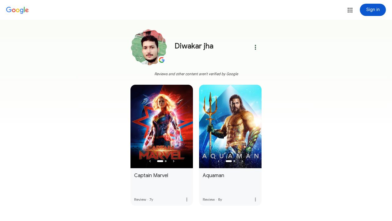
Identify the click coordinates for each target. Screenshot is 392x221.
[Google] (17, 10)
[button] (350, 10)
